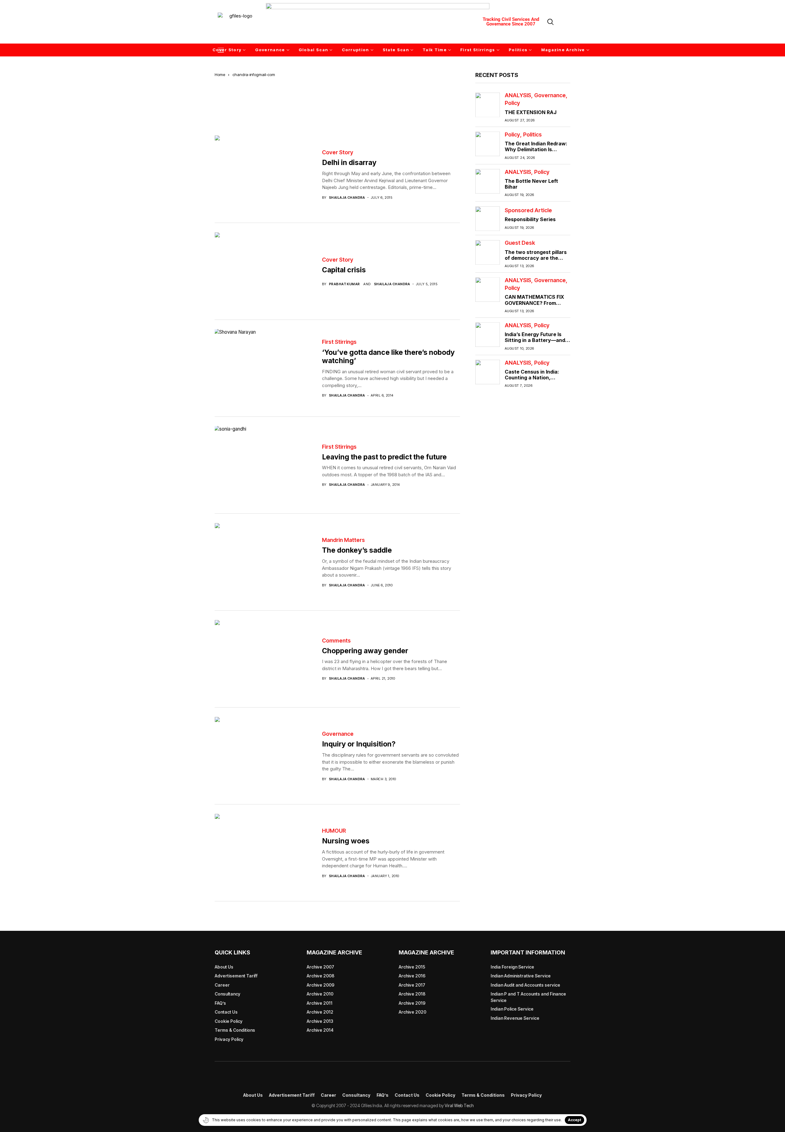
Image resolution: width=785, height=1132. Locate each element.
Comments (336, 641)
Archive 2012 (320, 1012)
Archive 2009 (320, 985)
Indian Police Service (512, 1008)
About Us (224, 966)
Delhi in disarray (349, 162)
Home (220, 74)
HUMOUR (334, 831)
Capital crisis (344, 270)
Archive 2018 (412, 993)
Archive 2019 (412, 1003)
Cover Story (337, 152)
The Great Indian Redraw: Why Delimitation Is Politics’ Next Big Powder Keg (536, 152)
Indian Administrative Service (521, 975)
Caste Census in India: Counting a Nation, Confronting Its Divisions (535, 377)
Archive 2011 (319, 1003)
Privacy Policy (229, 1039)
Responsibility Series (530, 220)
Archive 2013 (320, 1021)
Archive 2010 (320, 993)
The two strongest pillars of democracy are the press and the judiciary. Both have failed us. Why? (537, 261)
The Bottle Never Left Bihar (531, 184)
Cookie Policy (229, 1021)
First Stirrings (339, 342)
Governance (338, 734)
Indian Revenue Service (515, 1018)
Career (222, 985)
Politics (532, 135)
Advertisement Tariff (236, 975)
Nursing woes (346, 841)
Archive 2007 (320, 966)
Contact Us (226, 1012)
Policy (512, 103)
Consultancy (227, 993)
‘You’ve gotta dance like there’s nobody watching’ (388, 356)
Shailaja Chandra (347, 198)
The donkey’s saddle (361, 550)
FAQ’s (220, 1003)
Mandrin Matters (343, 540)
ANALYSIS (518, 96)
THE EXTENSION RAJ (531, 112)
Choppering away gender (365, 651)
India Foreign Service (512, 966)
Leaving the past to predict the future (384, 457)
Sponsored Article (528, 210)
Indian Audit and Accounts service (525, 985)
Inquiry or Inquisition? (359, 744)
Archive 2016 (412, 975)
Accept (574, 1120)
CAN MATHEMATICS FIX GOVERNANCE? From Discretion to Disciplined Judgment (535, 306)
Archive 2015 (412, 966)
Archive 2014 (320, 1030)
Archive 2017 (412, 985)
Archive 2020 (412, 1012)
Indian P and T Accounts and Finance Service (528, 997)
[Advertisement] (337, 99)
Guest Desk (520, 243)
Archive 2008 (320, 975)
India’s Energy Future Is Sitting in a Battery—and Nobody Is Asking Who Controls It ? (535, 343)
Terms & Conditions (235, 1030)
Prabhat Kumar (344, 284)
